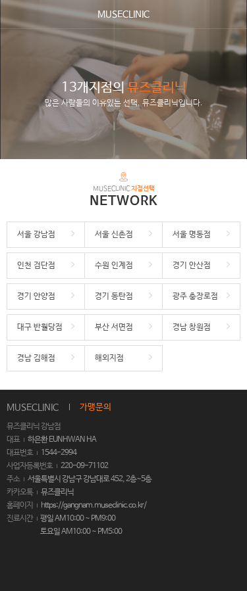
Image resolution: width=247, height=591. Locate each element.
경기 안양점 (36, 296)
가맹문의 (95, 407)
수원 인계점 (114, 265)
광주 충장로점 (195, 296)
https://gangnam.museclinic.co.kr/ (93, 505)
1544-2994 (58, 453)
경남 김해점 (36, 358)
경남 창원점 (192, 327)
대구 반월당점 (40, 327)
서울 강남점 (36, 234)
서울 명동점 (192, 234)
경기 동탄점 (114, 296)
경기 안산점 (192, 265)
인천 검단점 (36, 265)
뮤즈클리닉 (57, 492)
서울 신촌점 (114, 234)
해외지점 (109, 358)
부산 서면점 (114, 327)
